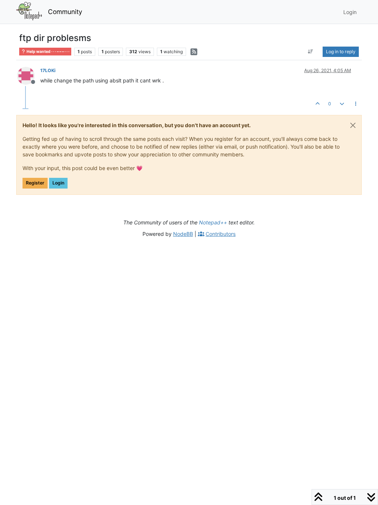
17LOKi (47, 70)
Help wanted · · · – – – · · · (47, 51)
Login (58, 183)
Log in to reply (340, 51)
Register (35, 183)
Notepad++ (213, 222)
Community (65, 12)
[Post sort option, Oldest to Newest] (311, 52)
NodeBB (183, 234)
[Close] (352, 125)
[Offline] (28, 75)
